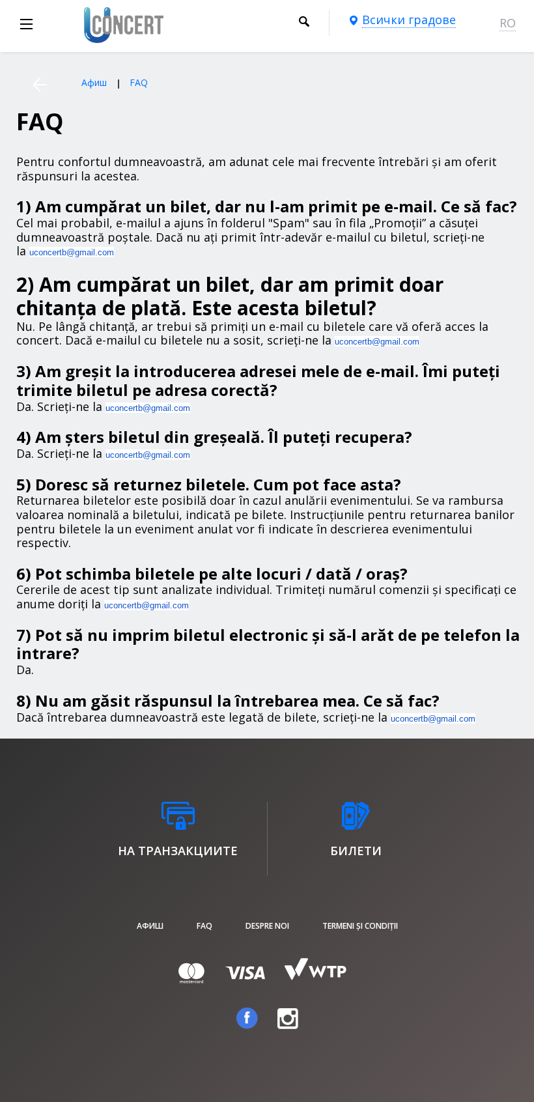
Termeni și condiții (360, 925)
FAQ (204, 925)
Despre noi (267, 925)
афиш (150, 925)
